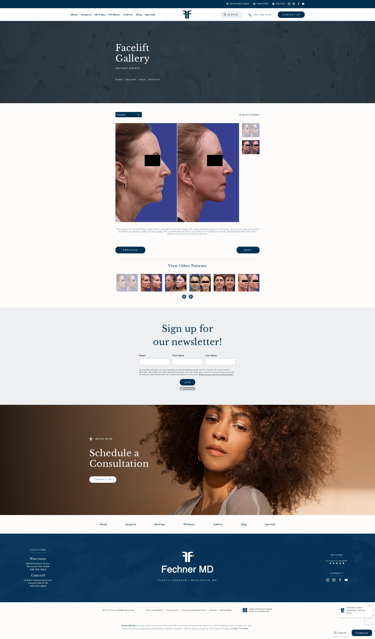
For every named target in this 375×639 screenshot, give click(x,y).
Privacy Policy (172, 610)
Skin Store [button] (262, 3)
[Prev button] (184, 296)
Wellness (114, 14)
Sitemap (213, 610)
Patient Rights (226, 610)
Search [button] (232, 14)
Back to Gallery (251, 114)
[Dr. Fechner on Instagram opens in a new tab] (289, 3)
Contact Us (291, 14)
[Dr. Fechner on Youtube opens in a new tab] (303, 3)
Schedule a (119, 458)
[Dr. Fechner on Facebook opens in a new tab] (298, 3)
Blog (139, 14)
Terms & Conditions (154, 610)
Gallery (128, 14)
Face (142, 79)
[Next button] (191, 296)
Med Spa (100, 14)
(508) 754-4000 (240, 628)
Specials (150, 14)
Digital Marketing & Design (260, 610)
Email (142, 355)
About (74, 14)
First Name (178, 355)
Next (248, 250)
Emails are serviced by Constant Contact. (216, 374)
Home (119, 79)
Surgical (86, 14)
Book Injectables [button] (239, 3)
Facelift (154, 79)
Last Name (211, 355)
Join (187, 382)
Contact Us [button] (362, 632)
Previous (130, 250)
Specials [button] (280, 3)
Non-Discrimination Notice (194, 610)
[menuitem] (289, 3)
